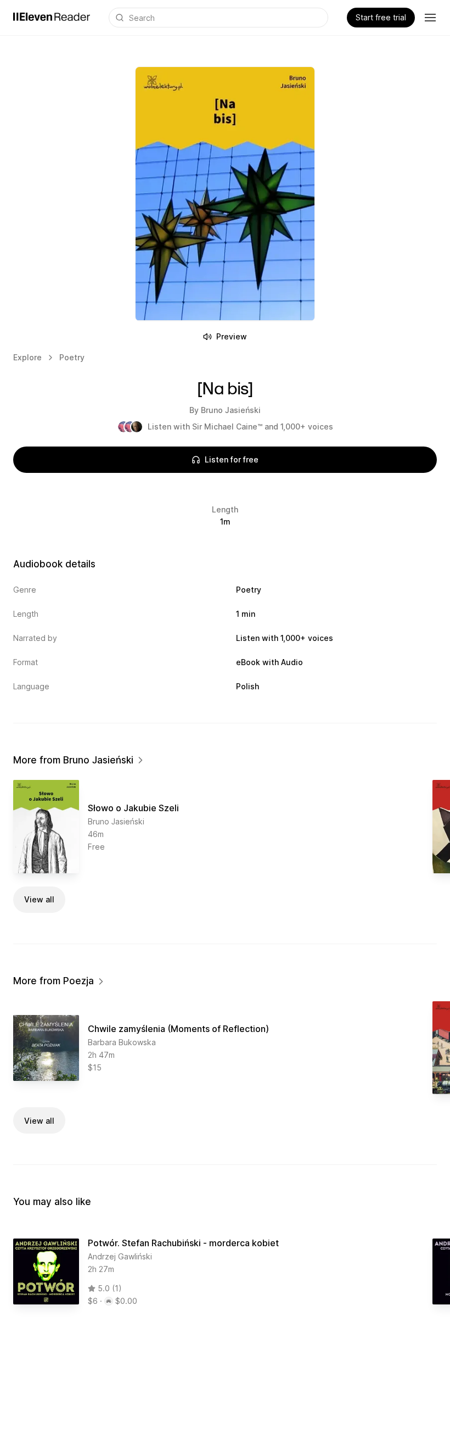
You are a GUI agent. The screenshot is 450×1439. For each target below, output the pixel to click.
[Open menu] (430, 18)
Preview (231, 336)
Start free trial (381, 17)
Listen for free (231, 459)
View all (39, 899)
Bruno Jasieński (231, 410)
